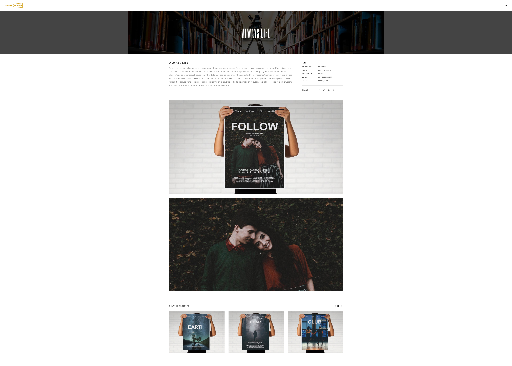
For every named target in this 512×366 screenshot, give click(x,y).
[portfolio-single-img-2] (256, 244)
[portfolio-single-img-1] (256, 147)
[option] (197, 332)
